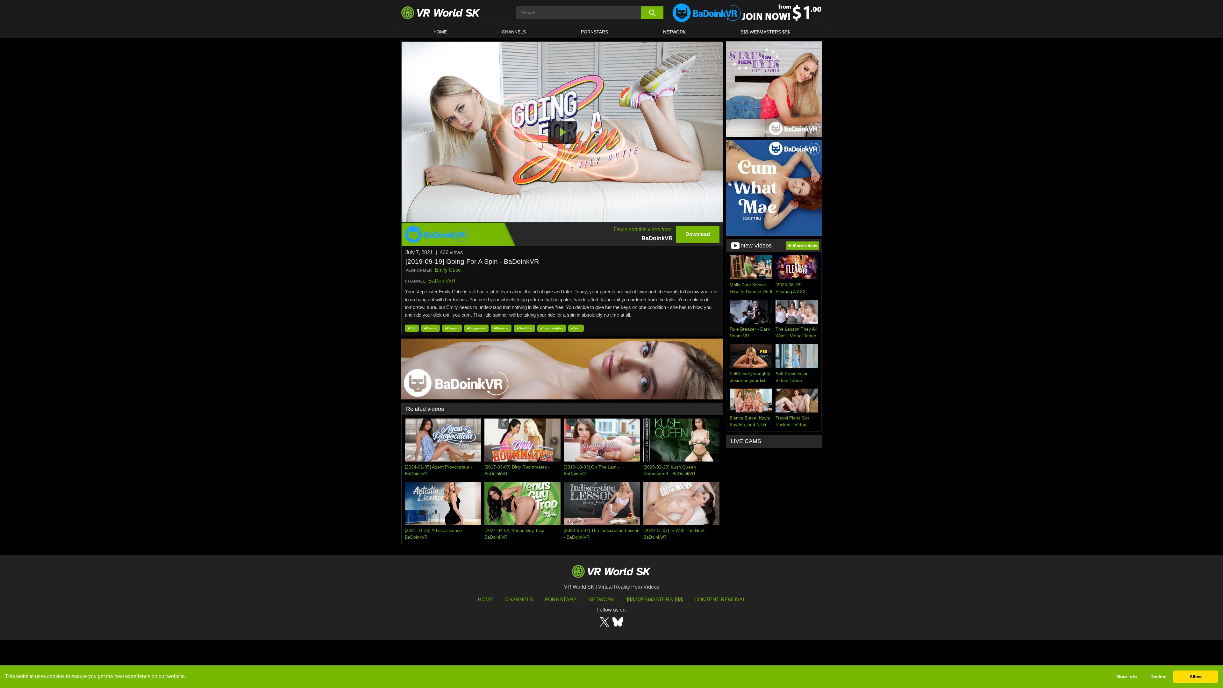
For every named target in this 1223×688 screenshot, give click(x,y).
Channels (514, 31)
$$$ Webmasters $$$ (654, 599)
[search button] (652, 12)
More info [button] (1126, 676)
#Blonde (430, 328)
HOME (440, 31)
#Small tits (524, 328)
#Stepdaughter (551, 328)
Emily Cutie (448, 270)
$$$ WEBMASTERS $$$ (765, 31)
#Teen (576, 328)
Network (674, 31)
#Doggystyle (476, 328)
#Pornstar (501, 328)
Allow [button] (1196, 676)
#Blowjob (452, 328)
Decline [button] (1158, 676)
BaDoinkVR (441, 280)
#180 (412, 328)
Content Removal (720, 599)
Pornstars (594, 31)
